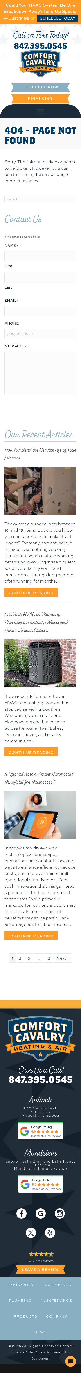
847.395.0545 (40, 45)
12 (48, 958)
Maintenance (56, 1300)
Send (11, 407)
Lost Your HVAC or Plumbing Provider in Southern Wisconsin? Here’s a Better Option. (36, 622)
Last (8, 287)
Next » (62, 958)
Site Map (34, 1352)
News (40, 1332)
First (8, 266)
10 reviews (45, 1261)
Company (56, 1316)
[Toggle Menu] (40, 111)
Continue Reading (33, 592)
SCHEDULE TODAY (57, 18)
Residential (21, 1284)
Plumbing (20, 1300)
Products (25, 1316)
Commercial (59, 1284)
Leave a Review (40, 1269)
